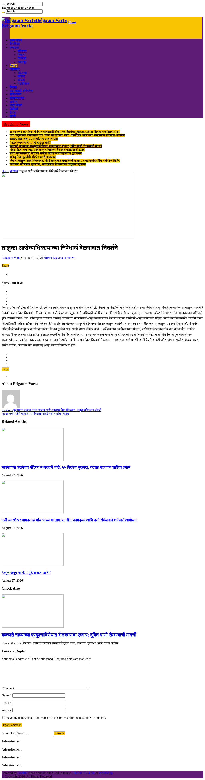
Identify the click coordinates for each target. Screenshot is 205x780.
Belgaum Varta (11, 257)
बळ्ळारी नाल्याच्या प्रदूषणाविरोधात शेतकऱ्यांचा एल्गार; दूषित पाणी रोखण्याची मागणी (56, 146)
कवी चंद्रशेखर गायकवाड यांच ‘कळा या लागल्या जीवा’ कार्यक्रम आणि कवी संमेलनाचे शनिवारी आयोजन (67, 135)
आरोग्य (13, 101)
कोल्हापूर (22, 72)
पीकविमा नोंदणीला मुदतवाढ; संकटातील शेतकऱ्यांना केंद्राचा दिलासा (48, 164)
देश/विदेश (15, 44)
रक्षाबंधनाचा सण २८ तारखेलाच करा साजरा (34, 139)
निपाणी (21, 54)
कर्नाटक (14, 47)
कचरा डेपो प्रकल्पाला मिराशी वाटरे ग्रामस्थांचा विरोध (35, 413)
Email (6, 702)
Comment (8, 688)
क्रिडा (13, 87)
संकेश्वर (22, 51)
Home (72, 22)
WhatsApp (106, 773)
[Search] (3, 4)
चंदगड (21, 76)
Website (7, 710)
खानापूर (22, 62)
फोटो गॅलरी (16, 105)
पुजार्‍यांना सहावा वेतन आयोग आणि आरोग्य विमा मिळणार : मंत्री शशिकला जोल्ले (51, 410)
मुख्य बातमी (16, 40)
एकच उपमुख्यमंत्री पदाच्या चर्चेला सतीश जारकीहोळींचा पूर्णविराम (46, 153)
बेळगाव (13, 65)
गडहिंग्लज (23, 83)
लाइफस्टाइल (17, 98)
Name (7, 695)
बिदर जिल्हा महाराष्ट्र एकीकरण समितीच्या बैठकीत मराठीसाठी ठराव (47, 149)
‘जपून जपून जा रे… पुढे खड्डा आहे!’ (30, 142)
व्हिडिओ (14, 109)
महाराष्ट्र (15, 69)
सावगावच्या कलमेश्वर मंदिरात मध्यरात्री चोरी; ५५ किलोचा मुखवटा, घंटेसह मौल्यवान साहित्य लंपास (65, 131)
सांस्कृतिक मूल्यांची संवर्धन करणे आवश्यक (33, 157)
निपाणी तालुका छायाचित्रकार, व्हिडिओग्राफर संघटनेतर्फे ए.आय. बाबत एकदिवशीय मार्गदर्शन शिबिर (65, 160)
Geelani (22, 773)
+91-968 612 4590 (83, 773)
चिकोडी (22, 58)
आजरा (21, 80)
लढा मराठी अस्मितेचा (21, 90)
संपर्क (13, 116)
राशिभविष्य (15, 94)
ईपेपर (13, 112)
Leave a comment (64, 257)
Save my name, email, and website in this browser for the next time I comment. (56, 717)
